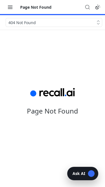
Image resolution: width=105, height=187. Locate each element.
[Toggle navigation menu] (10, 7)
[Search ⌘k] (87, 7)
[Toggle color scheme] (97, 7)
